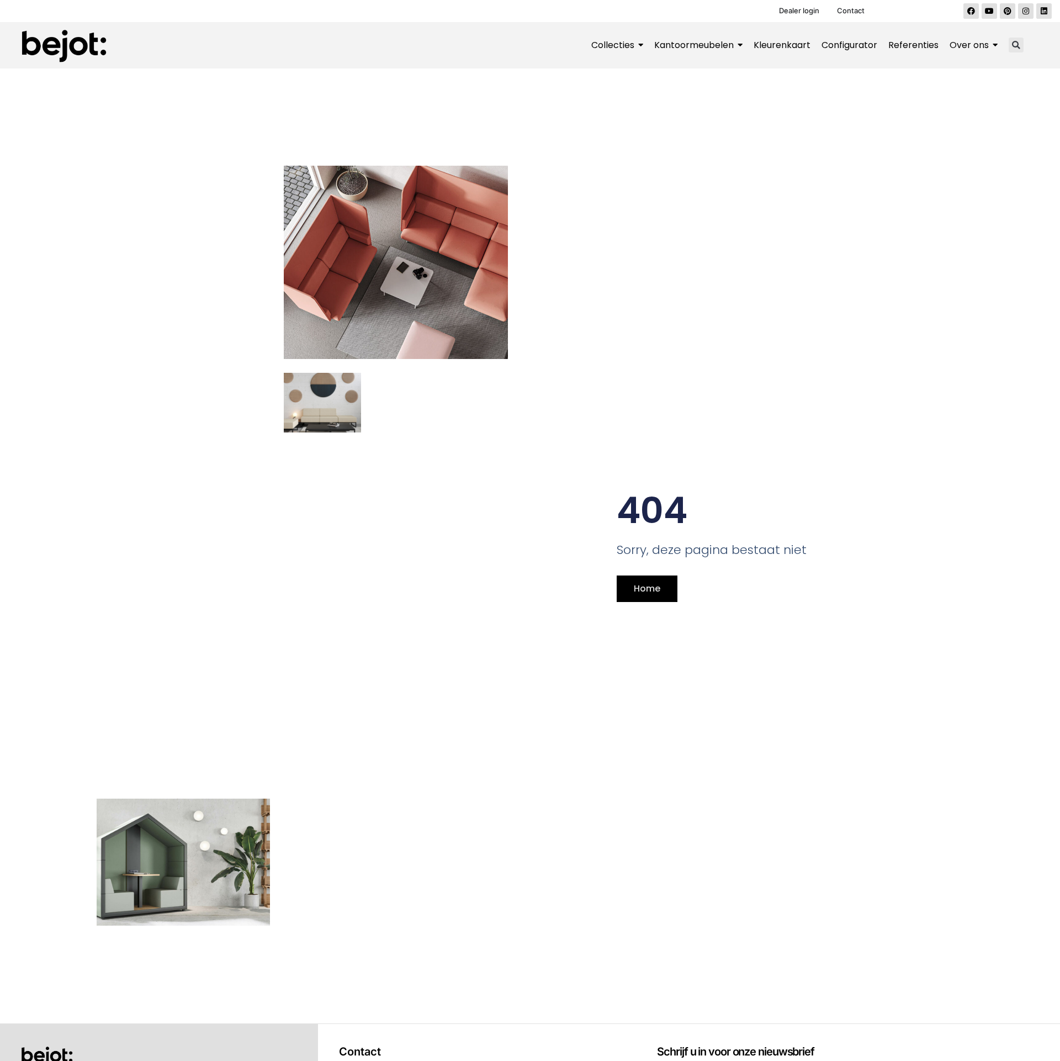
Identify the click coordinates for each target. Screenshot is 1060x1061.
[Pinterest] (1007, 11)
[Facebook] (971, 11)
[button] (1016, 45)
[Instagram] (1026, 11)
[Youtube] (989, 11)
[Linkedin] (1044, 11)
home (647, 588)
